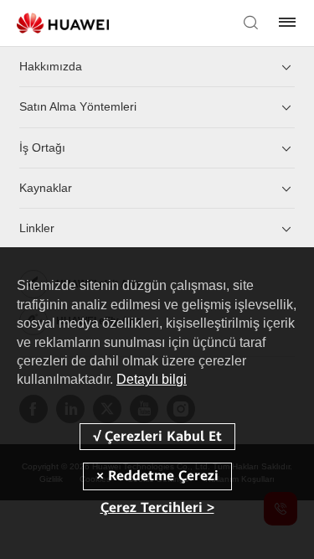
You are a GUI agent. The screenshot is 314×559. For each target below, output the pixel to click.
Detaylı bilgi (151, 379)
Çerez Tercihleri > (157, 507)
